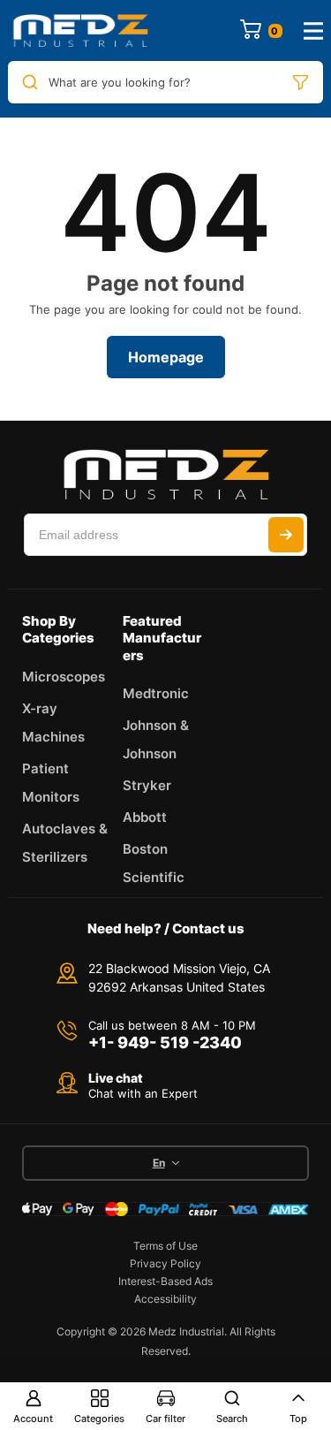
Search (232, 1418)
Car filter (165, 1418)
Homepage (166, 357)
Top (298, 1418)
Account (33, 1418)
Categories (99, 1418)
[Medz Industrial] (80, 30)
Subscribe (286, 534)
